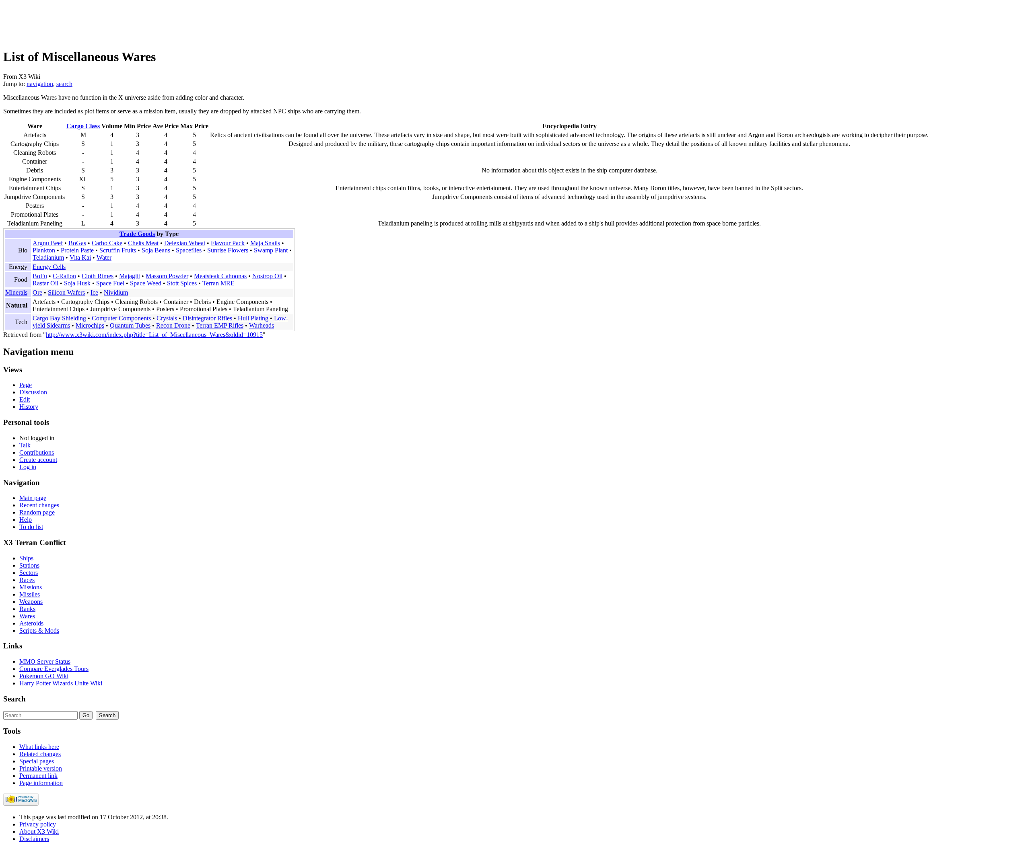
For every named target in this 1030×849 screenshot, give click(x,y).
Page (25, 384)
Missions (30, 587)
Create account (38, 459)
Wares (27, 616)
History (28, 406)
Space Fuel (110, 283)
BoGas (77, 243)
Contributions (36, 452)
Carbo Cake (107, 243)
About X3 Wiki (39, 831)
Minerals (16, 292)
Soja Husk (77, 283)
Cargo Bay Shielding (59, 318)
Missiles (29, 594)
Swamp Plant (271, 250)
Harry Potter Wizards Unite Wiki (60, 683)
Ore (37, 292)
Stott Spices (182, 283)
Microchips (90, 325)
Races (27, 579)
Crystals (167, 318)
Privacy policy (37, 824)
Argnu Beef (48, 243)
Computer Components (121, 318)
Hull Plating (253, 318)
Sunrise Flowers (227, 250)
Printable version (40, 768)
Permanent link (38, 775)
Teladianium (48, 257)
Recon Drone (173, 325)
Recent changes (39, 505)
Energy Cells (49, 266)
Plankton (44, 250)
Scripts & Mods (39, 630)
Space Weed (145, 283)
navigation (40, 83)
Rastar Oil (45, 283)
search (64, 83)
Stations (29, 565)
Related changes (40, 754)
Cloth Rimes (97, 276)
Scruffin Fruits (117, 250)
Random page (37, 512)
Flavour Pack (228, 243)
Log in (27, 466)
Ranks (27, 608)
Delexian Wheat (184, 243)
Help (25, 519)
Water (104, 257)
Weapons (31, 601)
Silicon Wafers (66, 292)
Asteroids (31, 623)
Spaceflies (189, 250)
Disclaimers (34, 838)
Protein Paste (77, 250)
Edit (24, 399)
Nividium (116, 292)
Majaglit (129, 276)
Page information (41, 782)
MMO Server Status (44, 661)
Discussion (33, 392)
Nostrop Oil (267, 276)
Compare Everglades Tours (54, 668)
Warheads (261, 325)
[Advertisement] (149, 21)
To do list (31, 526)
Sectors (28, 572)
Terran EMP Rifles (219, 325)
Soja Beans (156, 250)
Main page (32, 497)
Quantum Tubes (130, 325)
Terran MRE (218, 283)
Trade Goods (137, 233)
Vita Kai (80, 257)
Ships (26, 558)
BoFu (40, 276)
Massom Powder (167, 276)
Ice (94, 292)
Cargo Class (83, 126)
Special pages (36, 761)
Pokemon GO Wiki (43, 676)
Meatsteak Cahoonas (220, 276)
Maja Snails (265, 243)
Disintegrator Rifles (207, 318)
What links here (39, 746)
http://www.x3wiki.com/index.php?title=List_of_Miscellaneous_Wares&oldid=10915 (154, 334)
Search (14, 699)
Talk (25, 445)
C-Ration (64, 276)
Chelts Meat (143, 243)
